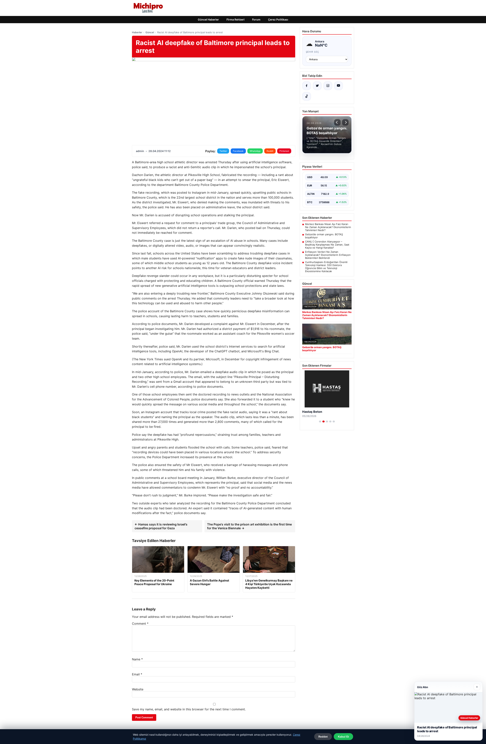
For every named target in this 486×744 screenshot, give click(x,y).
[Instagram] (327, 85)
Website (137, 689)
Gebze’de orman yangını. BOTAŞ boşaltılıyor (324, 236)
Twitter (223, 151)
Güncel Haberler (208, 19)
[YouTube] (338, 85)
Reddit (270, 151)
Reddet (323, 736)
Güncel (149, 32)
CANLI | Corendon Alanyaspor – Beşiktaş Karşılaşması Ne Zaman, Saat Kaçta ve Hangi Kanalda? (327, 244)
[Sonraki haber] (345, 122)
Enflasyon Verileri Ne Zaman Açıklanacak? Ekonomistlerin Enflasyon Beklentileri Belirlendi (328, 254)
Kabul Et (343, 736)
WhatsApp (255, 151)
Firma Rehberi (235, 19)
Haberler (137, 32)
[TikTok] (306, 96)
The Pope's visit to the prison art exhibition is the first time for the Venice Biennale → (249, 526)
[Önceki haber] (337, 122)
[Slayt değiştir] (320, 421)
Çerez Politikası (278, 19)
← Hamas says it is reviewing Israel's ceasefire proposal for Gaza (161, 526)
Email (137, 674)
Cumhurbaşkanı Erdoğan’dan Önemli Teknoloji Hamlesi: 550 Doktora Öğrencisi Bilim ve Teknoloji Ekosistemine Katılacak (326, 267)
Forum (256, 19)
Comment (140, 623)
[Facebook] (306, 85)
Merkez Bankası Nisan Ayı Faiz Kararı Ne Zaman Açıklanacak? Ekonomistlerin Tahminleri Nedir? (328, 227)
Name (137, 659)
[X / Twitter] (317, 85)
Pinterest (284, 151)
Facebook (238, 151)
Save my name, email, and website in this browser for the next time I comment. (189, 709)
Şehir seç (312, 51)
